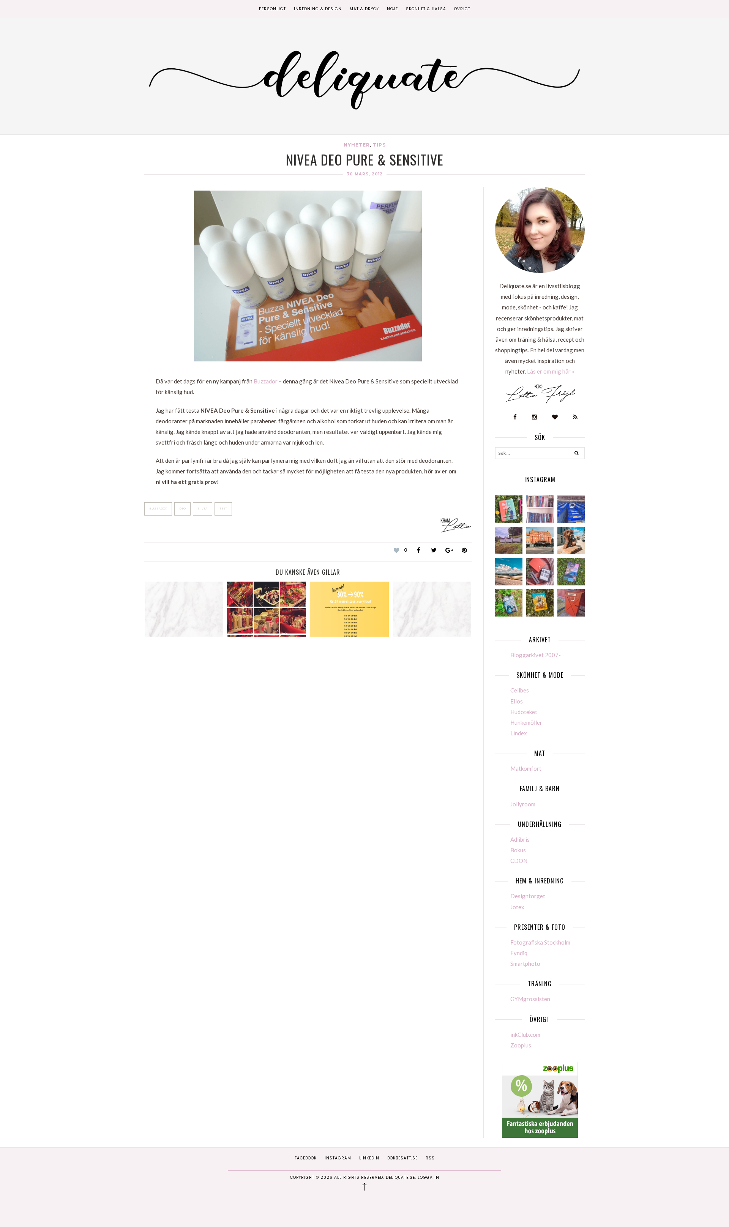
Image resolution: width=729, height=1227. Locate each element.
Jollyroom (522, 804)
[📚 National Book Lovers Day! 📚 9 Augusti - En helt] (540, 509)
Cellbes (519, 690)
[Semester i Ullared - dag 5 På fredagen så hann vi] (571, 509)
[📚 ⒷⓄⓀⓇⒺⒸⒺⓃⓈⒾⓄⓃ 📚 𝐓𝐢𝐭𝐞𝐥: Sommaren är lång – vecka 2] (571, 571)
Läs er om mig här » (550, 371)
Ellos (516, 701)
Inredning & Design (318, 9)
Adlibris (520, 839)
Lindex (518, 733)
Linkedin (369, 1158)
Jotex (517, 907)
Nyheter (357, 145)
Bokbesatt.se (402, 1158)
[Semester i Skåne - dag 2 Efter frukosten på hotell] (571, 540)
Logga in (428, 1177)
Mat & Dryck (364, 9)
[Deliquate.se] (364, 77)
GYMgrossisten (530, 998)
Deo (182, 508)
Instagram (338, 1158)
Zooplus (520, 1045)
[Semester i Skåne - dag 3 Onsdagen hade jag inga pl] (540, 540)
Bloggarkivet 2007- (535, 654)
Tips (379, 145)
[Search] (576, 454)
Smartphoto (525, 963)
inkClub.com (525, 1034)
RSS (430, 1158)
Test (223, 508)
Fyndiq (518, 952)
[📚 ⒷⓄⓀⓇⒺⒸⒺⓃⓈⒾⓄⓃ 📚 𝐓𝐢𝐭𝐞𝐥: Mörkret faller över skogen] (508, 603)
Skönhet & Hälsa (426, 9)
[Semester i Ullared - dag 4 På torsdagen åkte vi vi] (508, 540)
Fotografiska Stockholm (540, 942)
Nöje (392, 9)
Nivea (202, 508)
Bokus (518, 850)
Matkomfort (525, 768)
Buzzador (266, 381)
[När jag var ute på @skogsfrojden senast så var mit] (571, 603)
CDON (518, 860)
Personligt (272, 9)
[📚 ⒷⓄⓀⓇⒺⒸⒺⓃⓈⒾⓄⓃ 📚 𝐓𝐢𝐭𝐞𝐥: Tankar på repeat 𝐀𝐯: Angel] (540, 603)
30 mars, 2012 (365, 174)
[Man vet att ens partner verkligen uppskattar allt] (540, 571)
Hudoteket (523, 711)
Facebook (306, 1158)
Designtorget (527, 896)
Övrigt (462, 9)
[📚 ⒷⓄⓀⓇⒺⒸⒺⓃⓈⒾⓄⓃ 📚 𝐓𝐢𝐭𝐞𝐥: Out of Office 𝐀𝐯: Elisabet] (508, 509)
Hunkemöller (526, 722)
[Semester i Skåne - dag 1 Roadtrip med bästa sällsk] (508, 571)
